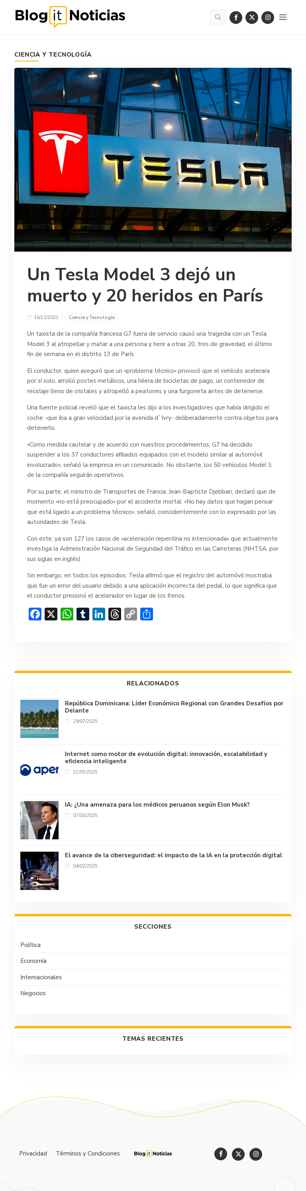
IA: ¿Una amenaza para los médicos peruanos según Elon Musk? (157, 805)
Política (30, 945)
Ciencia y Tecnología (53, 55)
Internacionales (41, 977)
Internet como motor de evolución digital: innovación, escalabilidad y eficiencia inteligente (166, 757)
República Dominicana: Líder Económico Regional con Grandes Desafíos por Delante (174, 707)
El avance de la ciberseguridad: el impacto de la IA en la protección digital (173, 855)
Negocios (33, 993)
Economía (33, 961)
